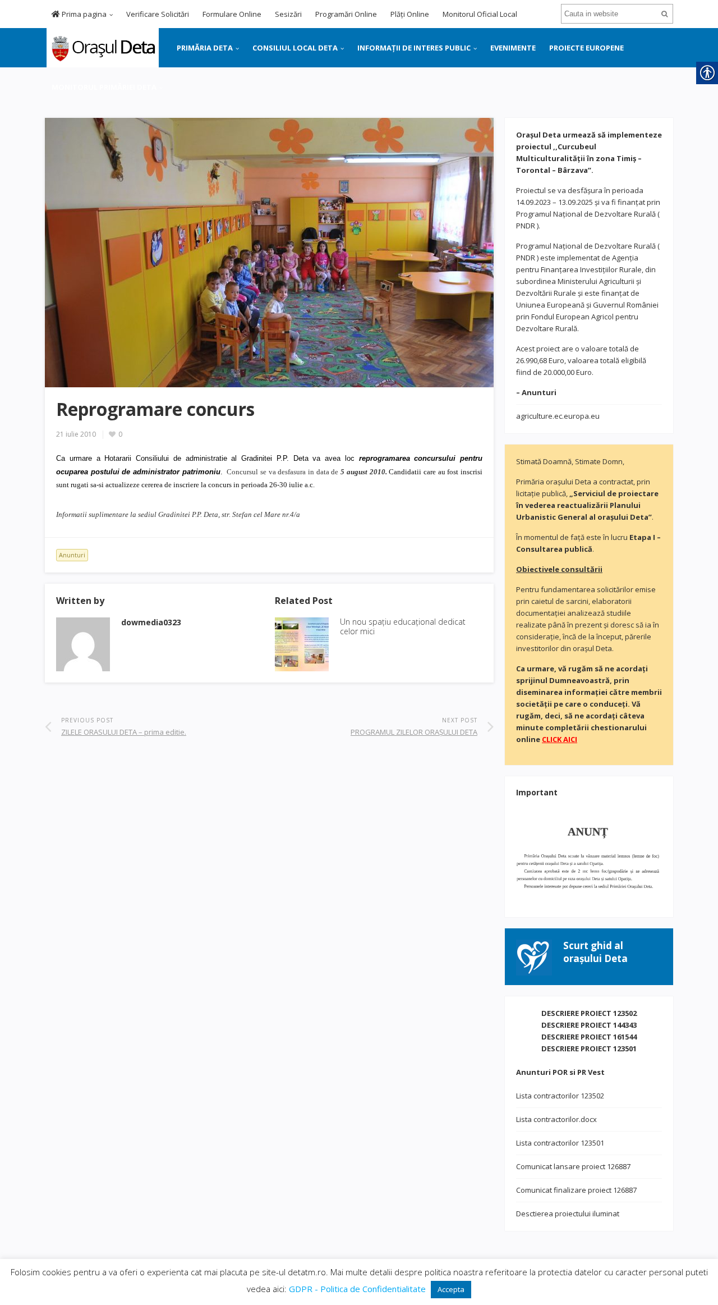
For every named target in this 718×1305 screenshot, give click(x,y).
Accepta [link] (451, 1289)
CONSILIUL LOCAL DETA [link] (295, 48)
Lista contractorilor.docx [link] (556, 1119)
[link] (102, 47)
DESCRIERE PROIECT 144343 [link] (589, 1025)
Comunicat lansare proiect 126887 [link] (573, 1166)
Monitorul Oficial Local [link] (480, 14)
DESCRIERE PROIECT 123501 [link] (589, 1048)
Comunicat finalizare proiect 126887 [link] (576, 1190)
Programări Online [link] (346, 14)
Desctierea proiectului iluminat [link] (567, 1213)
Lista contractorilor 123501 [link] (560, 1143)
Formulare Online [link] (231, 14)
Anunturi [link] (72, 555)
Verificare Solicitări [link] (157, 14)
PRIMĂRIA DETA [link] (205, 48)
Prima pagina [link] (83, 14)
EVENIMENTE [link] (513, 48)
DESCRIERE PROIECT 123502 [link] (589, 1013)
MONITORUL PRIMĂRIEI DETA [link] (104, 87)
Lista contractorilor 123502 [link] (560, 1096)
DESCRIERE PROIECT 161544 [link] (589, 1037)
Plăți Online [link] (409, 14)
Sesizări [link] (288, 14)
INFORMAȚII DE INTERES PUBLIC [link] (414, 48)
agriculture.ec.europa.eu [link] (558, 416)
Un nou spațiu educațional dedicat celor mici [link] (403, 626)
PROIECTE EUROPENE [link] (586, 48)
